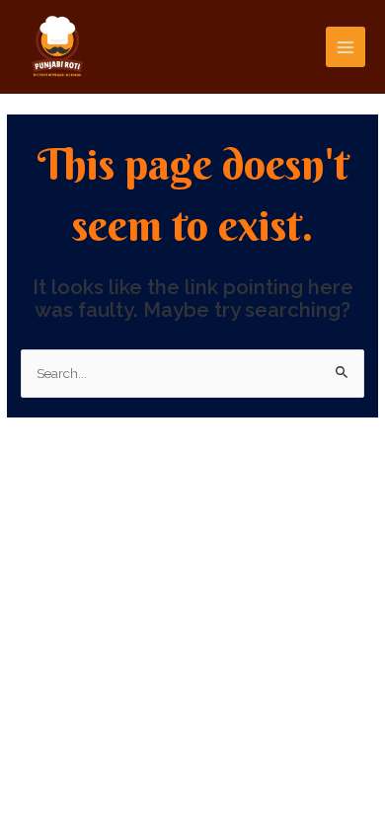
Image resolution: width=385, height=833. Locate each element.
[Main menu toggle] (346, 47)
